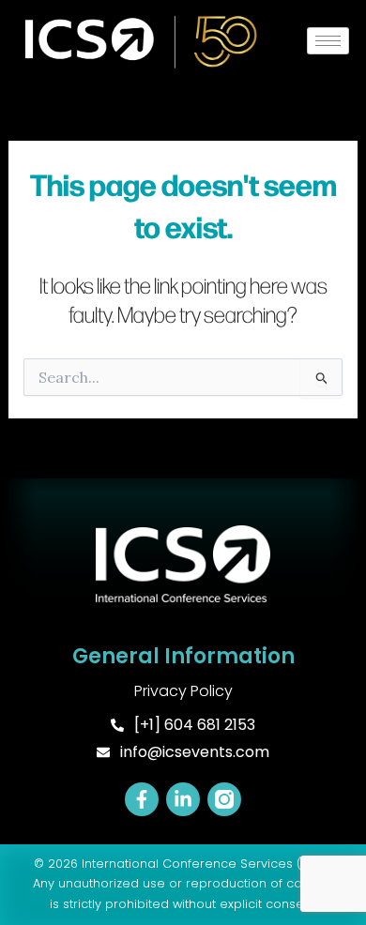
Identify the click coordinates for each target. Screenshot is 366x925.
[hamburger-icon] (328, 40)
